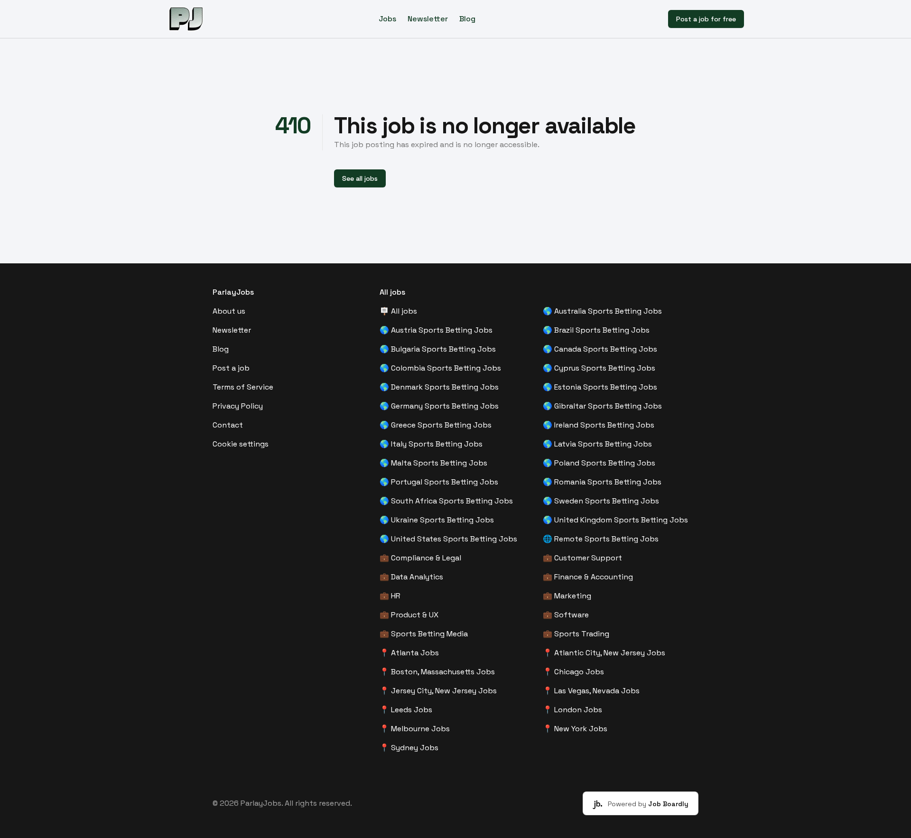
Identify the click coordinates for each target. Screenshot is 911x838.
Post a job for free (706, 19)
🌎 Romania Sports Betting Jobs (602, 482)
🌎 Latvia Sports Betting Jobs (597, 444)
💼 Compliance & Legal (420, 558)
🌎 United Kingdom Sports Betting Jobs (615, 520)
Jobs (387, 19)
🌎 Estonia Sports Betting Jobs (600, 387)
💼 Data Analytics (411, 577)
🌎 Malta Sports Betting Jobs (433, 463)
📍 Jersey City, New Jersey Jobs (438, 691)
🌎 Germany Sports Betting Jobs (439, 406)
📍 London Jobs (572, 710)
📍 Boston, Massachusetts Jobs (437, 672)
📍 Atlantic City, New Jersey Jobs (604, 653)
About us (229, 311)
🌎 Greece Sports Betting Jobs (436, 425)
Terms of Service (243, 387)
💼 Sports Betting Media (424, 634)
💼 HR (390, 596)
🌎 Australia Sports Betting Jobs (602, 311)
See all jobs (360, 178)
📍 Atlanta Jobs (409, 653)
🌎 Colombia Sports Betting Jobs (440, 368)
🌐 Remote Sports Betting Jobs (601, 539)
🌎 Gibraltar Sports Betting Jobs (602, 406)
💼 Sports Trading (576, 634)
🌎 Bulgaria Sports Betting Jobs (438, 349)
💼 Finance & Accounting (588, 577)
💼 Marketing (567, 596)
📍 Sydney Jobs (409, 748)
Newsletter (428, 19)
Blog (467, 19)
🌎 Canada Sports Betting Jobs (600, 349)
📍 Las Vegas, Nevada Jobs (591, 691)
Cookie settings (241, 444)
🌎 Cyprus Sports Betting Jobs (599, 368)
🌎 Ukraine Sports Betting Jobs (437, 520)
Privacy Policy (238, 406)
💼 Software (566, 615)
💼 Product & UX (409, 615)
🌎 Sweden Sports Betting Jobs (601, 501)
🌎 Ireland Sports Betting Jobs (598, 425)
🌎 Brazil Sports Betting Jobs (596, 330)
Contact (228, 425)
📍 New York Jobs (575, 729)
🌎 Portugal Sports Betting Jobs (439, 482)
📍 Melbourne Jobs (415, 729)
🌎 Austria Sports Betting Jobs (436, 330)
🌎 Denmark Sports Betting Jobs (439, 387)
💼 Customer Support (582, 558)
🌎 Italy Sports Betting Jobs (431, 444)
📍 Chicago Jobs (573, 672)
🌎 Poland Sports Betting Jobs (599, 463)
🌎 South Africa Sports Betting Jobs (446, 501)
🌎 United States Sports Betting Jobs (448, 539)
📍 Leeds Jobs (406, 710)
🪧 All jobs (398, 311)
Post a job (231, 368)
